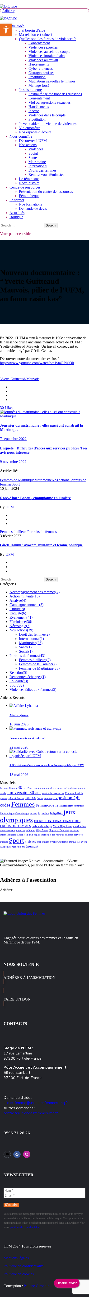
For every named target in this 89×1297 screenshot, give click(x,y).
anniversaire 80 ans (24, 792)
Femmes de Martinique (17, 480)
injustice (43, 813)
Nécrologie (19, 626)
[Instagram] (26, 1154)
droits (40, 798)
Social (26, 651)
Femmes (23, 804)
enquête (48, 798)
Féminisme (20, 622)
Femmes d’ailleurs (13, 532)
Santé (25, 647)
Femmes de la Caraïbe (37, 664)
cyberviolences (16, 798)
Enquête (17, 613)
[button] (44, 10)
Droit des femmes (34, 634)
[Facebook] (17, 1154)
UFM (9, 507)
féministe (79, 805)
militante (30, 830)
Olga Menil (42, 830)
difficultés (30, 798)
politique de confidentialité (24, 1227)
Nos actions (60, 480)
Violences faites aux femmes (32, 690)
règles (37, 834)
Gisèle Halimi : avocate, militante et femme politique (41, 545)
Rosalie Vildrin (25, 834)
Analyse (17, 600)
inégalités (56, 813)
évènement (30, 846)
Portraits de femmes (42, 532)
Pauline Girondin (36, 1286)
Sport (16, 484)
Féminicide (45, 805)
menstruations (7, 830)
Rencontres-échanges (27, 677)
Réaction (18, 673)
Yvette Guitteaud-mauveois (65, 841)
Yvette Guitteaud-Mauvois (19, 379)
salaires (69, 834)
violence (30, 841)
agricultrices (70, 788)
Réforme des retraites (52, 834)
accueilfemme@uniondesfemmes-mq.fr (36, 1102)
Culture (17, 609)
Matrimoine (43, 480)
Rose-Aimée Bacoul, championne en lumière (35, 498)
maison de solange (42, 826)
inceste (33, 813)
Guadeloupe (22, 813)
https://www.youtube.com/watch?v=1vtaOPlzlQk (37, 363)
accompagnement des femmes (46, 788)
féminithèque (7, 813)
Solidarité (18, 681)
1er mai (4, 788)
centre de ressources (53, 793)
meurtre (20, 830)
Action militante (24, 596)
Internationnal (31, 639)
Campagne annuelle (26, 605)
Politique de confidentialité (23, 1266)
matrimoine (79, 826)
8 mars (13, 788)
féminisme (64, 805)
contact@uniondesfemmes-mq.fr (31, 1113)
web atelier (43, 841)
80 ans (23, 787)
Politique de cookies (19, 1274)
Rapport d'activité (59, 830)
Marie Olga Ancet (62, 826)
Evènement (21, 617)
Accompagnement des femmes (34, 592)
